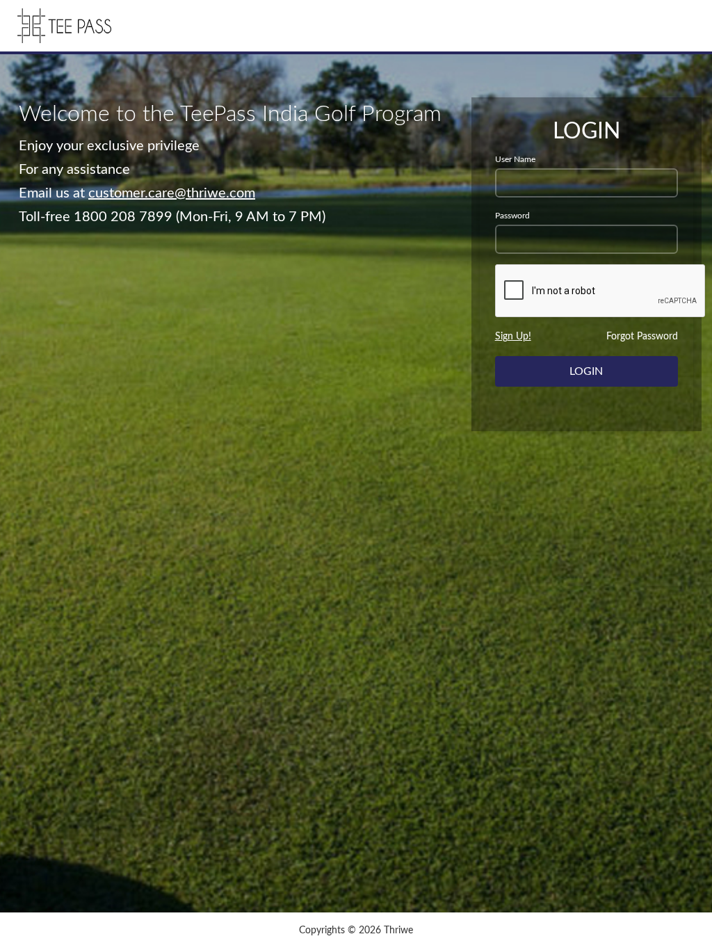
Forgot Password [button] (642, 336)
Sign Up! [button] (513, 336)
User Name (515, 159)
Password (512, 215)
